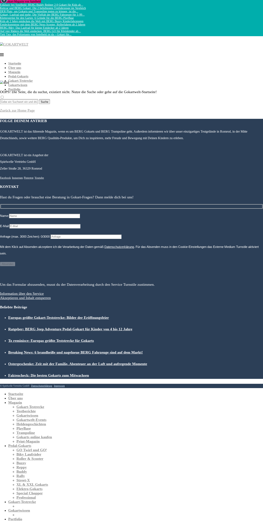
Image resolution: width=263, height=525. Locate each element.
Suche (44, 101)
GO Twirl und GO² (31, 450)
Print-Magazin (28, 441)
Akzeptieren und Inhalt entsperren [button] (25, 298)
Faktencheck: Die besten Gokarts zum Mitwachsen (48, 375)
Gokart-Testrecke (20, 80)
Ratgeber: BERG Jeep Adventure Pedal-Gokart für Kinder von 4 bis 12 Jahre (70, 329)
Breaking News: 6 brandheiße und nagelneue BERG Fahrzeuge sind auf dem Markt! (75, 352)
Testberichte (26, 411)
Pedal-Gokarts (18, 76)
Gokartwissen (17, 85)
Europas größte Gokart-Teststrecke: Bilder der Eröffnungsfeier (58, 318)
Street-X (23, 480)
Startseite (14, 63)
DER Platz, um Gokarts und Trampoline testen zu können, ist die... (39, 11)
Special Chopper (29, 493)
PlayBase (23, 428)
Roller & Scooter (29, 459)
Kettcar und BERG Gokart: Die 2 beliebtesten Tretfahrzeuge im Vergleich (43, 8)
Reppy (21, 467)
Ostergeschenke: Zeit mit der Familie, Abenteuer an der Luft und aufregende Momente (77, 364)
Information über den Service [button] (22, 293)
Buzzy (21, 463)
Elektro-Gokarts (29, 489)
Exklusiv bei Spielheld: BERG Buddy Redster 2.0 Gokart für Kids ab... (41, 4)
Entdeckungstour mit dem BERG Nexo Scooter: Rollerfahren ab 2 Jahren (42, 24)
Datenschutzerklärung (119, 247)
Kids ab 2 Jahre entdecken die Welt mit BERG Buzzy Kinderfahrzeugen (41, 21)
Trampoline (25, 433)
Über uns (14, 67)
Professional (26, 497)
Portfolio (14, 89)
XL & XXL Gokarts (32, 484)
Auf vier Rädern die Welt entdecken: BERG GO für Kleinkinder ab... (40, 31)
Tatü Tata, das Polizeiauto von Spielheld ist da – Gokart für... (36, 34)
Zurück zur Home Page (17, 110)
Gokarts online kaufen (34, 437)
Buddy (21, 471)
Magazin (14, 72)
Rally (20, 476)
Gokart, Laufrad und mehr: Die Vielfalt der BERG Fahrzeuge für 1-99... (42, 14)
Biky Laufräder (28, 454)
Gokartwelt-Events (31, 420)
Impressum (59, 385)
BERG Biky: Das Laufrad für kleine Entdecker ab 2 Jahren (34, 27)
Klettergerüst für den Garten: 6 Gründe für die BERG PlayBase (37, 18)
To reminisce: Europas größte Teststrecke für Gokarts (51, 341)
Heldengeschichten (31, 424)
